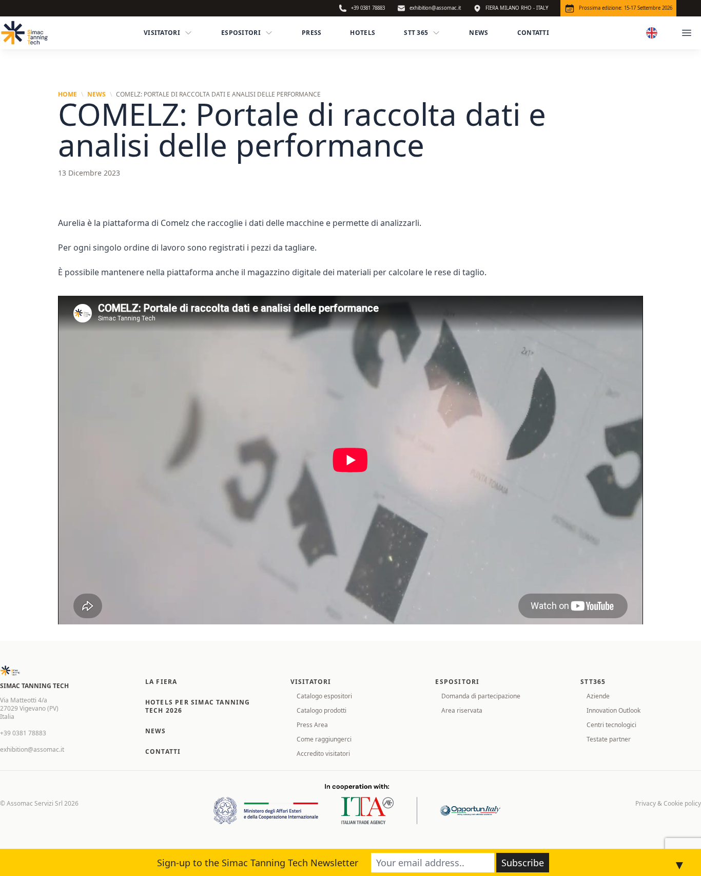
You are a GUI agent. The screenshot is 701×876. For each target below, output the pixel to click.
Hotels (362, 32)
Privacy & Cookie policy (668, 803)
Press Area (312, 724)
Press (312, 32)
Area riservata (461, 710)
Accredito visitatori (323, 753)
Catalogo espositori (324, 696)
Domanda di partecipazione (480, 696)
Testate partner (609, 739)
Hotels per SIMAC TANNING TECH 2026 (197, 706)
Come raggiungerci (324, 739)
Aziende (598, 696)
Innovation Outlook (613, 710)
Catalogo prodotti (321, 710)
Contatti (533, 32)
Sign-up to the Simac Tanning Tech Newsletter (257, 862)
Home (67, 94)
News (478, 32)
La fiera (161, 681)
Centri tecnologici (611, 724)
